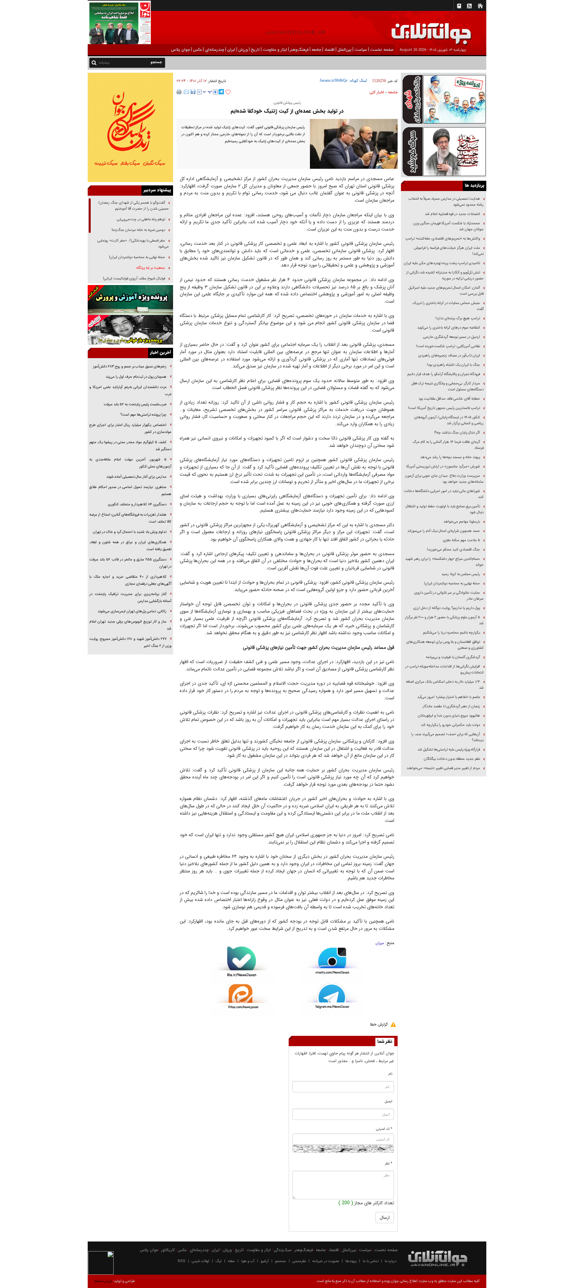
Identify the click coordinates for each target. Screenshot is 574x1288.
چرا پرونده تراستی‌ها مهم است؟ (143, 415)
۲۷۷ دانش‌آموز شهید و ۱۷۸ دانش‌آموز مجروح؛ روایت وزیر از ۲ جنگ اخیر (130, 642)
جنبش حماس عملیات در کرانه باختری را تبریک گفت (448, 306)
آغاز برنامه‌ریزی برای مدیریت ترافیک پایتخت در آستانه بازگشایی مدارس (130, 597)
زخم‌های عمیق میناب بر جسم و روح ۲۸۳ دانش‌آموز (129, 366)
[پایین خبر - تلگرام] (332, 999)
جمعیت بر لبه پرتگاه (150, 268)
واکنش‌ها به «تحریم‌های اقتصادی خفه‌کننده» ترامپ (442, 239)
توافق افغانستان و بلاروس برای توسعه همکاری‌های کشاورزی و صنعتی (445, 645)
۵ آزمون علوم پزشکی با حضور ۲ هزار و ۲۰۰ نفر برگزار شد (444, 620)
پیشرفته (104, 62)
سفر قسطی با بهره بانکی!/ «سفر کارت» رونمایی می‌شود (133, 243)
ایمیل (388, 1101)
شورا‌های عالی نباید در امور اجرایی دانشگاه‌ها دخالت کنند (444, 494)
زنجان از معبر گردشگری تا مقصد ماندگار (451, 706)
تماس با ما (370, 1261)
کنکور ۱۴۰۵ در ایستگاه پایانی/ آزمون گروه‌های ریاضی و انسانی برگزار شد (449, 420)
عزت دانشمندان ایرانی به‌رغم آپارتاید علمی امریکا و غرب (130, 390)
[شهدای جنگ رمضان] (443, 99)
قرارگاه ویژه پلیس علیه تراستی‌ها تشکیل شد (449, 749)
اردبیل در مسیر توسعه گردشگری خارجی (451, 337)
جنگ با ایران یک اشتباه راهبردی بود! (453, 365)
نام (390, 1074)
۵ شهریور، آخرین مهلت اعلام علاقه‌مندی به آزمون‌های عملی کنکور (130, 463)
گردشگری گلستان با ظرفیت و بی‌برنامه (453, 657)
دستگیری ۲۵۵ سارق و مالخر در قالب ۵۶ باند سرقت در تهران (130, 563)
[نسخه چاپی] (179, 91)
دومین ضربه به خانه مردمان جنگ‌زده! (138, 230)
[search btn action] (94, 62)
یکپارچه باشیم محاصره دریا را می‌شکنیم (451, 633)
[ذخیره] (193, 91)
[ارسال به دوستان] (186, 91)
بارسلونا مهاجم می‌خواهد (461, 522)
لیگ (219, 1261)
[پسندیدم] (228, 92)
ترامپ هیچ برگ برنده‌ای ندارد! (457, 318)
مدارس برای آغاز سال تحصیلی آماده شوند (136, 477)
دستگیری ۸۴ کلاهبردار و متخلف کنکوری (137, 504)
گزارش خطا (379, 1024)
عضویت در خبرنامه (325, 1261)
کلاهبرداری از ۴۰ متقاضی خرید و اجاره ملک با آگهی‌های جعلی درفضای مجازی (130, 580)
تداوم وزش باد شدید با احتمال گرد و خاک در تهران (129, 532)
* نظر (388, 1163)
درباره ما (390, 1261)
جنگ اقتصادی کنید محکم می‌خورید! (453, 549)
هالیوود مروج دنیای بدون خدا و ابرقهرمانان (449, 716)
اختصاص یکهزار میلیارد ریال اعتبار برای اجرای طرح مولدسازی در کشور (130, 428)
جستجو (280, 1261)
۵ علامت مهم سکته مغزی (461, 540)
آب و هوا (247, 1261)
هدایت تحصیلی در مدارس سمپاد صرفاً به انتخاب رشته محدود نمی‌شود (446, 202)
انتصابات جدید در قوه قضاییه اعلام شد (452, 214)
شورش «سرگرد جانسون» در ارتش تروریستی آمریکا (443, 466)
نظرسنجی (299, 1261)
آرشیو (265, 1261)
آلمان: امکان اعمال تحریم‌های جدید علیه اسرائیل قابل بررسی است (446, 291)
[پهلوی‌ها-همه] (130, 330)
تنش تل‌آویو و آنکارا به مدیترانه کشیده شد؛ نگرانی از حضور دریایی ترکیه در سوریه (445, 275)
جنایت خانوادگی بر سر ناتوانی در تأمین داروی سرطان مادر (449, 596)
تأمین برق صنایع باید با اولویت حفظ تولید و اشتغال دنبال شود (445, 509)
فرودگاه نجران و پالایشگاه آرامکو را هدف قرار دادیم (443, 374)
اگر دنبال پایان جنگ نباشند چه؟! (457, 433)
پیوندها (350, 1261)
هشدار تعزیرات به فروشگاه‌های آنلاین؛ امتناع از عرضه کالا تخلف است (130, 518)
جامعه (393, 92)
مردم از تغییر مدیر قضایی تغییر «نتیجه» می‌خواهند (443, 768)
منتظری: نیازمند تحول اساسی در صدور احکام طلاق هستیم (130, 490)
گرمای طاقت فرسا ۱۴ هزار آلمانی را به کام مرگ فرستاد (448, 445)
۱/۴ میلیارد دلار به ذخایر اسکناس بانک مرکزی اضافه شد (445, 685)
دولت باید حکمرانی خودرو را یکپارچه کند (450, 725)
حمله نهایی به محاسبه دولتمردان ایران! (452, 583)
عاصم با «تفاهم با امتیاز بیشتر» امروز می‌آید (448, 697)
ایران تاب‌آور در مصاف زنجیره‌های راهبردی (449, 355)
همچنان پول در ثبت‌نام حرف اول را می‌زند (136, 377)
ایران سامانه (103, 1281)
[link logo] (498, 29)
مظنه (231, 1261)
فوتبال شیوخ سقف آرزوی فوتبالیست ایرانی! (133, 278)
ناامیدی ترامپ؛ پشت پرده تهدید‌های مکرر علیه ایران (442, 263)
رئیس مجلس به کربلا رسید (460, 574)
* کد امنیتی (384, 1129)
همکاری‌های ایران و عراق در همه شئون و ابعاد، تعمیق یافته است (130, 546)
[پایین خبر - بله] (242, 965)
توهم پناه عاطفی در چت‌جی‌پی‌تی (141, 219)
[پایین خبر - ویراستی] (332, 964)
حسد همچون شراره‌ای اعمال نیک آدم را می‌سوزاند (443, 531)
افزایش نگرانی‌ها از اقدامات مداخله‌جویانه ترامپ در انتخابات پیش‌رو (444, 669)
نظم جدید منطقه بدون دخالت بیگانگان (452, 759)
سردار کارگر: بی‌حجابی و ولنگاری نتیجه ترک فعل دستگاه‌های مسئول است (448, 386)
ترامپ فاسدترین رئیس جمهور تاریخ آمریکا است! (444, 408)
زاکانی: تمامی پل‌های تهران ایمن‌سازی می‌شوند (132, 611)
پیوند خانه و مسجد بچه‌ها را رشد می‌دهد (450, 457)
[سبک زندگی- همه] (130, 127)
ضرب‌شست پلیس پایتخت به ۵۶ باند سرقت (135, 404)
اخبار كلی (376, 92)
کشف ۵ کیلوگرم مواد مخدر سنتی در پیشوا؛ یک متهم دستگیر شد (130, 446)
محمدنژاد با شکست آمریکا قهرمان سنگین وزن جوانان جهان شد (448, 226)
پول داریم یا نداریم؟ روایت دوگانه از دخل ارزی (446, 608)
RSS (181, 1261)
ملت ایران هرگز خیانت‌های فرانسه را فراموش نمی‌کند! (449, 251)
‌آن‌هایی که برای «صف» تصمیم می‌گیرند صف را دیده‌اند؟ (447, 737)
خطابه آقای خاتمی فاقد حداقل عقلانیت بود (449, 399)
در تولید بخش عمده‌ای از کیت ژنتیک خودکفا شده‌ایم (287, 111)
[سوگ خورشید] (443, 151)
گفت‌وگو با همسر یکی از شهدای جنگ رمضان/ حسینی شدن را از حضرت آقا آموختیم (133, 206)
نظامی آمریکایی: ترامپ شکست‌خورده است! (448, 346)
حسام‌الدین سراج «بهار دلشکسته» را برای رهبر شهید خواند (444, 562)
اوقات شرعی (200, 1261)
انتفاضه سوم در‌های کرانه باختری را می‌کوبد (448, 328)
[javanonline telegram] (221, 91)
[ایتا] (242, 1000)
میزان (380, 943)
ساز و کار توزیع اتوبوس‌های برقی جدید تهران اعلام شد (130, 625)
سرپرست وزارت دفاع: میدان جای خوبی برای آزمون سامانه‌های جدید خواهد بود (444, 479)
